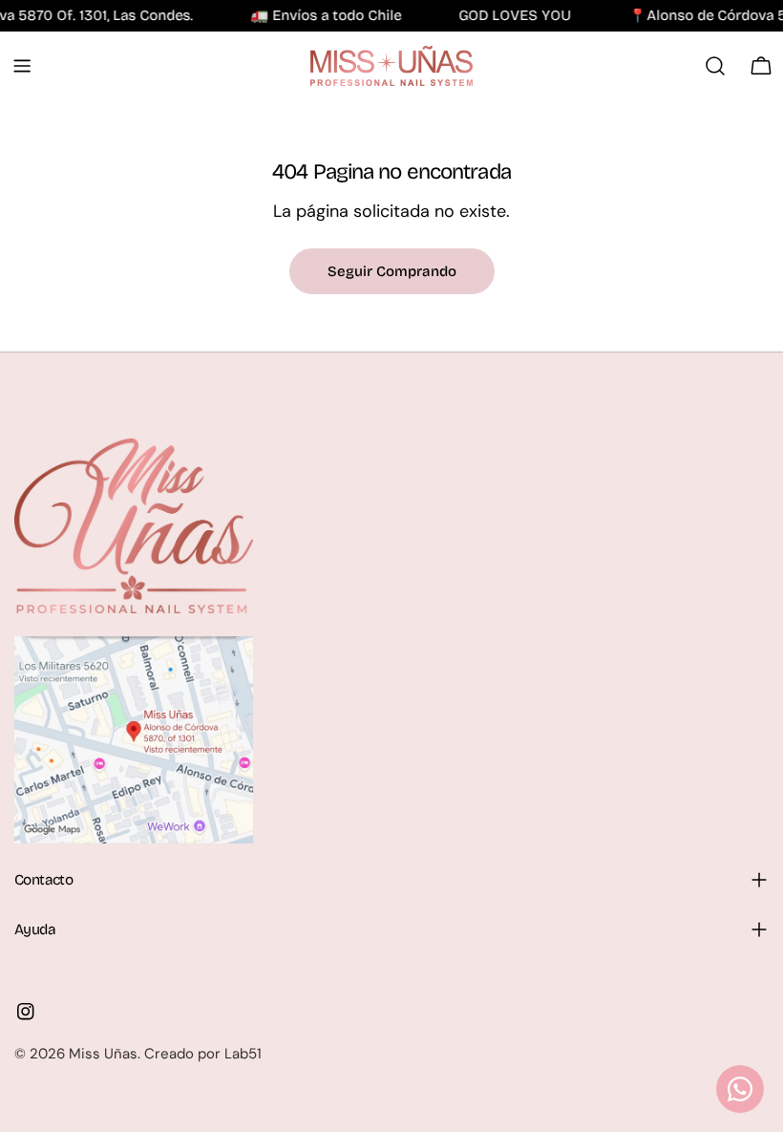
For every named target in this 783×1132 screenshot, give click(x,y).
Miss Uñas (103, 1053)
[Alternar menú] (22, 66)
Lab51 (243, 1053)
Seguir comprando (392, 271)
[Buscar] (715, 66)
